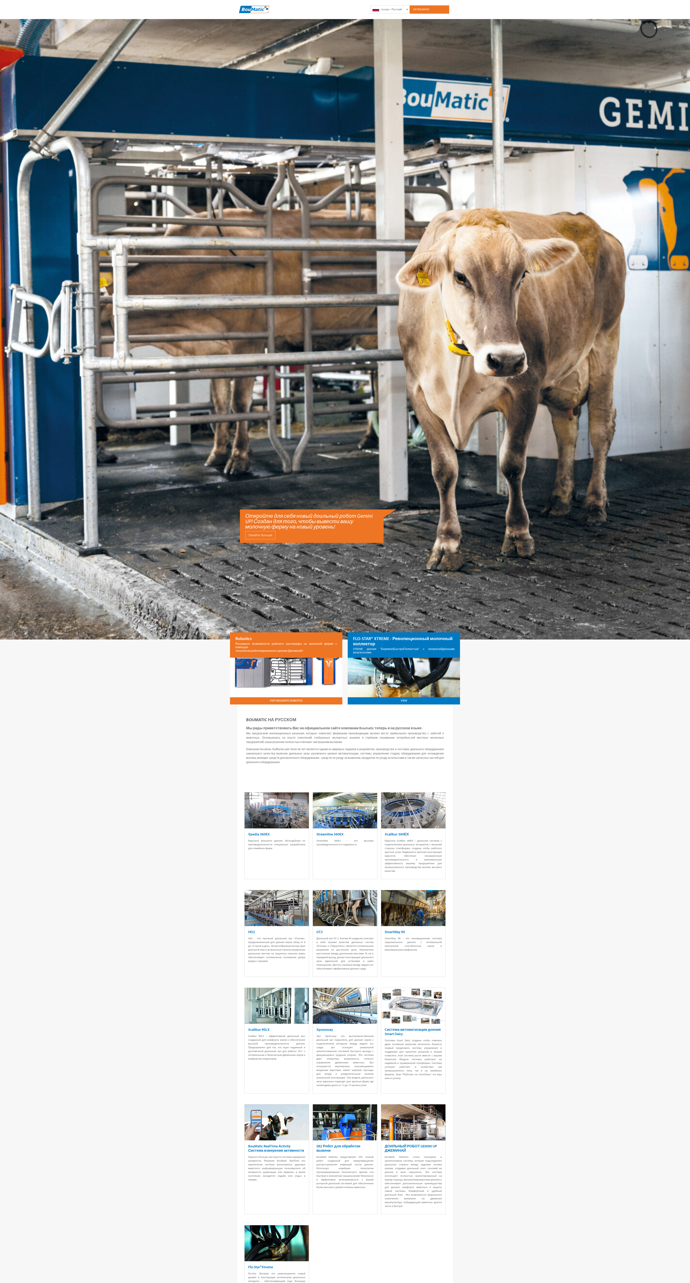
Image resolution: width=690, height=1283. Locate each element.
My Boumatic (421, 9)
